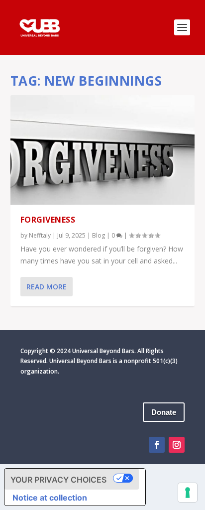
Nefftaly (40, 235)
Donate (163, 412)
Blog (98, 235)
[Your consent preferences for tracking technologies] (187, 492)
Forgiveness (48, 219)
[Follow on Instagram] (177, 445)
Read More (46, 286)
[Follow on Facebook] (157, 445)
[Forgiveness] (102, 150)
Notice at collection (49, 498)
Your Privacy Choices (58, 480)
